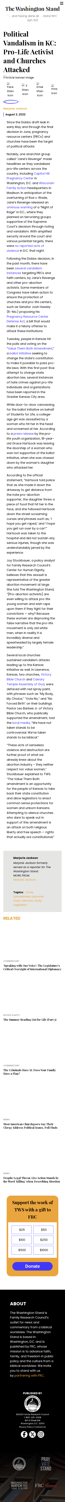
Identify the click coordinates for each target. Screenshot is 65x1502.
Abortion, (28, 901)
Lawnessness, (22, 896)
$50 (43, 1230)
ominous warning (19, 207)
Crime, (29, 892)
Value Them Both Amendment (30, 348)
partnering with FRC (29, 1375)
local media (21, 723)
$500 (22, 1250)
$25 (21, 1230)
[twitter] (25, 89)
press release (24, 434)
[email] (39, 89)
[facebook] (10, 89)
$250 (43, 1240)
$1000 (43, 1250)
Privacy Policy (26, 1427)
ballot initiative (20, 353)
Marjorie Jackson (15, 109)
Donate (32, 1266)
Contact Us (40, 1427)
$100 (21, 1240)
